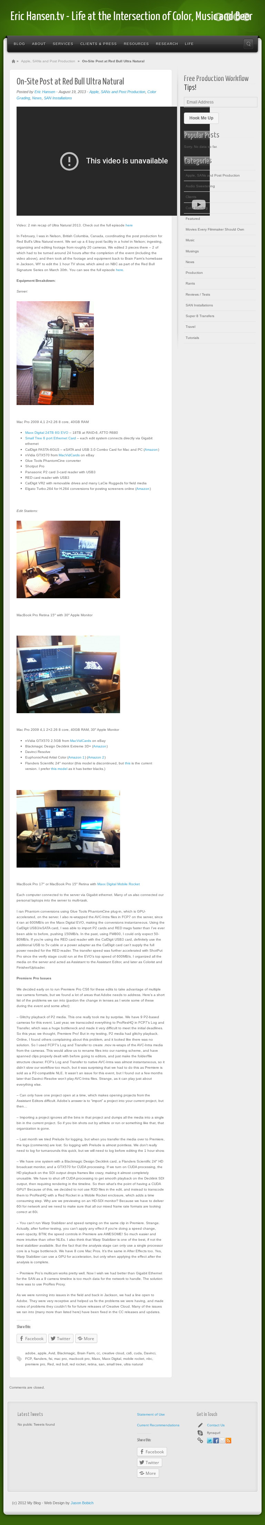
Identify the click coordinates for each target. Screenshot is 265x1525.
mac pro (60, 1359)
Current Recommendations (158, 1425)
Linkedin (228, 17)
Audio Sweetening (200, 186)
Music (190, 240)
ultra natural (133, 1364)
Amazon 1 (76, 757)
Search (248, 44)
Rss (246, 17)
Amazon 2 (96, 757)
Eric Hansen (45, 92)
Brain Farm (86, 1353)
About (39, 44)
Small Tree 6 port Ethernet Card (50, 438)
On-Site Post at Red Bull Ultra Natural (70, 82)
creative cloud (113, 1353)
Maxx (96, 1359)
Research (167, 44)
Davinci (149, 1353)
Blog (19, 44)
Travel (190, 327)
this (127, 763)
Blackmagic (66, 1353)
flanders (40, 1359)
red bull (62, 1364)
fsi (50, 1359)
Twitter (237, 17)
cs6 (129, 1353)
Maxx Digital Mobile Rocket (118, 884)
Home (13, 61)
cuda (138, 1353)
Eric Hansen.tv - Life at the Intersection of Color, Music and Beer (131, 17)
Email (222, 1440)
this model (59, 769)
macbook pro (79, 1359)
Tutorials (192, 338)
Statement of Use (151, 1414)
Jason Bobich (82, 1503)
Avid (51, 1353)
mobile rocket (133, 1359)
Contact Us (216, 1425)
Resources (136, 44)
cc (98, 1353)
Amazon (151, 449)
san (102, 1364)
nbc (149, 1359)
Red (50, 1364)
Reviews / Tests (198, 294)
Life (189, 44)
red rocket (78, 1364)
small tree (114, 1364)
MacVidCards (69, 455)
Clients (191, 197)
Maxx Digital (111, 1359)
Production (194, 273)
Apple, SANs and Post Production (48, 61)
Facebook (218, 17)
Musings (192, 251)
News (37, 98)
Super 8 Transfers (200, 316)
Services (63, 44)
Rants (190, 283)
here (129, 225)
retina (92, 1364)
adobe (30, 1353)
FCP (28, 1359)
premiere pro (35, 1364)
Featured (193, 219)
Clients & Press (98, 44)
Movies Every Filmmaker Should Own (215, 229)
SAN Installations (58, 98)
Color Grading (197, 208)
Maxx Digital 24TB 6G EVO (46, 432)
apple (42, 1353)
